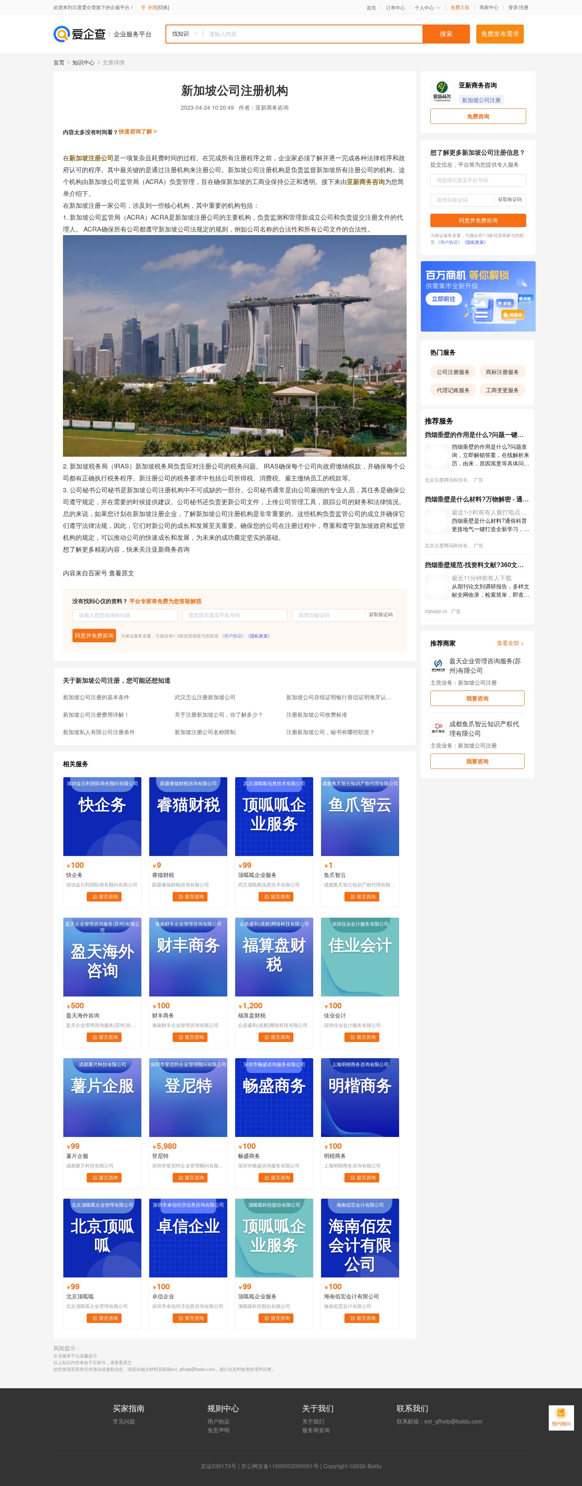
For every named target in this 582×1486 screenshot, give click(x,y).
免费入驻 (460, 7)
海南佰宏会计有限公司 (351, 1296)
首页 (371, 7)
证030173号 (221, 1466)
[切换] (163, 7)
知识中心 (83, 62)
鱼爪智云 (335, 875)
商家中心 (488, 7)
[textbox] (336, 34)
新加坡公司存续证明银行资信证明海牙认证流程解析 (339, 697)
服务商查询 (316, 1430)
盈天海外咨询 (82, 1015)
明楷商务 (335, 1156)
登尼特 (160, 1156)
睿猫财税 (163, 875)
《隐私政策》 (259, 635)
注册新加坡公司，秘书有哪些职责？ (330, 732)
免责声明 (218, 1430)
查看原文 (121, 572)
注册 (524, 7)
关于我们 (313, 1421)
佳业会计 (335, 1015)
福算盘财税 (252, 1015)
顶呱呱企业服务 (257, 875)
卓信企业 (163, 1296)
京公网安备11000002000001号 (280, 1466)
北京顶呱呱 (80, 1296)
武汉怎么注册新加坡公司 (205, 697)
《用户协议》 (233, 635)
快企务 (74, 875)
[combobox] (317, 34)
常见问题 (124, 1421)
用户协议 (218, 1421)
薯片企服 (77, 1156)
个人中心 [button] (424, 7)
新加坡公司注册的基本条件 (96, 697)
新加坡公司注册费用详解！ (96, 714)
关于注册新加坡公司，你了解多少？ (219, 714)
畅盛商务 (249, 1156)
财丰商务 (163, 1015)
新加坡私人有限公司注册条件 (99, 732)
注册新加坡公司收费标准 (316, 714)
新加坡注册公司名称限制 (205, 732)
